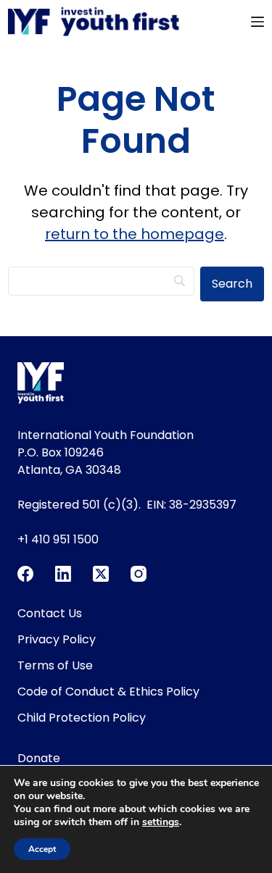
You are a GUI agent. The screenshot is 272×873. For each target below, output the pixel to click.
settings (160, 822)
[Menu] (257, 21)
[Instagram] (139, 574)
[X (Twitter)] (101, 574)
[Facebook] (25, 574)
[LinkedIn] (63, 574)
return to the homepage (134, 234)
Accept (42, 849)
